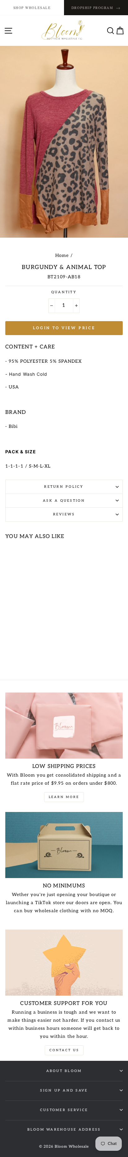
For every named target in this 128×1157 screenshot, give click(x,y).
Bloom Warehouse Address (64, 1130)
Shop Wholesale (32, 7)
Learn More (64, 797)
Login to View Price (64, 328)
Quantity (64, 292)
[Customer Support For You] (64, 963)
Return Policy (64, 487)
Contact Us (64, 1050)
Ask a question (64, 501)
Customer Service (64, 1110)
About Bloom (64, 1071)
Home (62, 255)
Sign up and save (64, 1090)
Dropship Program (96, 8)
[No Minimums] (64, 845)
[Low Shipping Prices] (64, 726)
